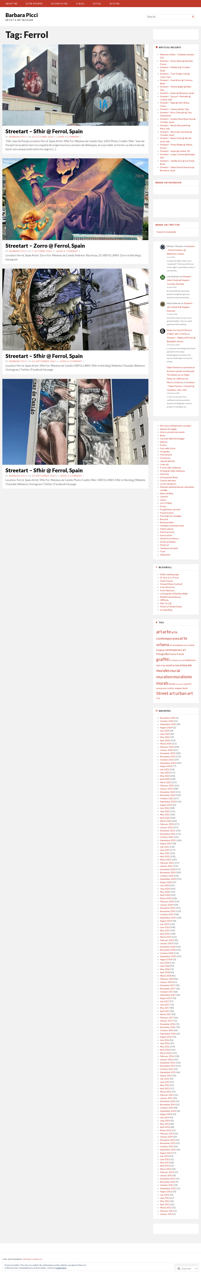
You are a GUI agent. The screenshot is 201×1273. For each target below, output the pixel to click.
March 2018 (165, 975)
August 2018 (166, 959)
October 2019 (166, 914)
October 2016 (166, 1030)
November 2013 (167, 1143)
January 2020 (166, 905)
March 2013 (165, 1169)
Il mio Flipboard (167, 590)
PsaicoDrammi (166, 513)
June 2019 (165, 927)
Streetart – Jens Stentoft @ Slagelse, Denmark (180, 307)
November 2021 (167, 834)
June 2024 (165, 734)
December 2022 (167, 792)
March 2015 (165, 1091)
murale (187, 665)
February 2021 (167, 863)
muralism (164, 676)
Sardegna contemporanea (172, 525)
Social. (97, 3)
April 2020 (165, 895)
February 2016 (167, 1056)
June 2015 (165, 1082)
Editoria (163, 442)
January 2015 (166, 1098)
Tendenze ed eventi (169, 548)
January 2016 (166, 1059)
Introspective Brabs (169, 477)
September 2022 (168, 801)
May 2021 (165, 853)
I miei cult (164, 464)
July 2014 (164, 1117)
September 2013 (168, 1149)
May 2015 (165, 1085)
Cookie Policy (61, 1268)
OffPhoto (164, 600)
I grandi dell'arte (167, 461)
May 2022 (165, 814)
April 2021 (165, 856)
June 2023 (165, 772)
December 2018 (167, 946)
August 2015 (166, 1075)
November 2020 (167, 872)
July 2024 (164, 730)
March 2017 (165, 1014)
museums (179, 684)
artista (191, 645)
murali (175, 670)
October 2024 (166, 721)
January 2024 (166, 750)
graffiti (162, 659)
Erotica (163, 445)
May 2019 (165, 930)
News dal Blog (166, 493)
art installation (176, 645)
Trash (162, 551)
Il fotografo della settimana (172, 471)
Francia (180, 654)
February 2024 (167, 747)
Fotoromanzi (166, 454)
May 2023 (165, 776)
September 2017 (168, 995)
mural (178, 665)
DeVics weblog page (169, 574)
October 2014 (166, 1107)
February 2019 (167, 940)
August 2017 (166, 998)
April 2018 (165, 972)
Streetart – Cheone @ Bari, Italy (174, 109)
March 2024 (165, 743)
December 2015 (167, 1062)
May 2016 (165, 1046)
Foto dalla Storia (167, 448)
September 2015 (168, 1072)
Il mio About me (167, 587)
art (159, 631)
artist (186, 645)
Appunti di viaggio (168, 429)
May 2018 (165, 969)
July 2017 (164, 1001)
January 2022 (166, 827)
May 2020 (165, 892)
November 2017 (167, 988)
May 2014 (165, 1124)
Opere (163, 500)
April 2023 (165, 779)
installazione (189, 660)
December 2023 (167, 753)
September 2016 (168, 1033)
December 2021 (167, 830)
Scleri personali (167, 532)
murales (163, 670)
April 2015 (165, 1088)
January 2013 (166, 1175)
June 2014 (165, 1120)
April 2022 (165, 818)
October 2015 (166, 1069)
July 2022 (164, 808)
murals (162, 683)
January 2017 (166, 1021)
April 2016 (165, 1049)
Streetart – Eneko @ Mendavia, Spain (177, 93)
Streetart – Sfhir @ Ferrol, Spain (44, 131)
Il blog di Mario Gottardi (171, 584)
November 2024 (167, 718)
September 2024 (168, 724)
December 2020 (167, 869)
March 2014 (165, 1130)
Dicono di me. (59, 3)
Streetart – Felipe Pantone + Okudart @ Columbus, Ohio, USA (181, 386)
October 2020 (166, 876)
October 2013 (166, 1146)
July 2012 (164, 1195)
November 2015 (167, 1066)
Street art (164, 545)
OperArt (164, 496)
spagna (178, 688)
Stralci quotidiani (168, 542)
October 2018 (166, 953)
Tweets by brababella (166, 232)
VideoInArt (165, 554)
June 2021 (165, 850)
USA (158, 698)
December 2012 (167, 1178)
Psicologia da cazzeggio (171, 516)
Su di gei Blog (166, 610)
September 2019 (168, 917)
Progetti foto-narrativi (170, 509)
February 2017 (167, 1017)
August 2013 (166, 1153)
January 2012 (166, 1214)
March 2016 (165, 1053)
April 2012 (165, 1204)
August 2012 (166, 1191)
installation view (176, 660)
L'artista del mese (168, 480)
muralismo (182, 676)
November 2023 (167, 756)
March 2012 (165, 1207)
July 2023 (164, 769)
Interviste (164, 474)
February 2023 (167, 785)
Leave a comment (69, 136)
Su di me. (115, 3)
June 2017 (165, 1004)
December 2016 (167, 1024)
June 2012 (165, 1198)
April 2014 (165, 1127)
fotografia (162, 654)
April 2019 (165, 934)
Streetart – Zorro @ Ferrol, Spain (45, 245)
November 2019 (167, 911)
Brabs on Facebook (168, 182)
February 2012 (167, 1211)
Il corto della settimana (170, 467)
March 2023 (165, 782)
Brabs (162, 435)
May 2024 (165, 737)
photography (161, 688)
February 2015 (167, 1095)
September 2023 (168, 763)
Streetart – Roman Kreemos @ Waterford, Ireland (181, 250)
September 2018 (168, 956)
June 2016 (165, 1043)
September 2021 (168, 840)
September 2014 (168, 1111)
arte (167, 631)
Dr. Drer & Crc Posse (169, 577)
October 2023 (166, 759)
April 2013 (165, 1165)
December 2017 (167, 985)
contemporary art (175, 649)
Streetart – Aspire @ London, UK (175, 151)
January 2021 (166, 866)
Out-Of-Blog (166, 503)
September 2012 (168, 1188)
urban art (184, 693)
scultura (170, 688)
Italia (158, 665)
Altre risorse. (34, 3)
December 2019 (167, 908)
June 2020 (165, 888)
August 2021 (166, 843)
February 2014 (167, 1133)
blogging (160, 650)
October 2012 (166, 1185)
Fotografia (165, 451)
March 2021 (165, 859)
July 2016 (164, 1040)
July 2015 (164, 1078)
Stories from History (169, 538)
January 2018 (166, 982)
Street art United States (171, 606)
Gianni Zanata (166, 581)
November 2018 (167, 950)
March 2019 (165, 937)
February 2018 (167, 979)
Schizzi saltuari (166, 529)
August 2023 (166, 766)
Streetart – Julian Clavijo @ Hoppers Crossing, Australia (180, 280)
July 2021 (164, 847)
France (172, 654)
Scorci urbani (166, 535)
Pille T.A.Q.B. (166, 603)
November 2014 (167, 1104)
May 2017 (165, 1008)
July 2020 (164, 885)
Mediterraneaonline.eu (170, 597)
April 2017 (165, 1011)
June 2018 (165, 966)
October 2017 (166, 992)
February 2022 (167, 824)
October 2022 (166, 798)
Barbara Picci (21, 15)
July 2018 (164, 963)
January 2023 (166, 788)
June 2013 (165, 1159)
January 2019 (166, 943)
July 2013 (164, 1156)
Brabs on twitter (167, 225)
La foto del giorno (168, 484)
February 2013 (167, 1172)
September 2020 (168, 879)
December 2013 (167, 1140)
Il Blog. (80, 3)
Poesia (163, 506)
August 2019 (166, 921)
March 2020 (165, 898)
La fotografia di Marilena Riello (174, 593)
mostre (170, 665)
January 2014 (166, 1136)
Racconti (164, 519)
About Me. (11, 3)
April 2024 (165, 740)
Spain (185, 688)
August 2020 (166, 882)
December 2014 (167, 1101)
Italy (163, 665)
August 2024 (166, 727)
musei (172, 684)
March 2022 (165, 821)
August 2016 (166, 1037)
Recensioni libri (167, 522)
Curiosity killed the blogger (172, 438)
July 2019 (164, 924)
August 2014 (166, 1114)
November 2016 (167, 1027)
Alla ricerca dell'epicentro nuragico (175, 425)
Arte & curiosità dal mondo (172, 432)
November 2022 (167, 795)
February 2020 (167, 901)
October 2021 (166, 837)
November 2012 (167, 1182)
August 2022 (166, 805)
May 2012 (165, 1201)
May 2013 (165, 1162)
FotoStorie (165, 458)
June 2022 (165, 811)
